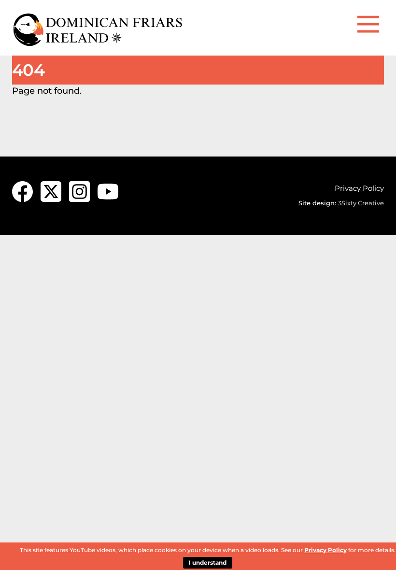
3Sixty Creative (361, 203)
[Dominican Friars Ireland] (99, 43)
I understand (207, 562)
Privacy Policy (359, 188)
